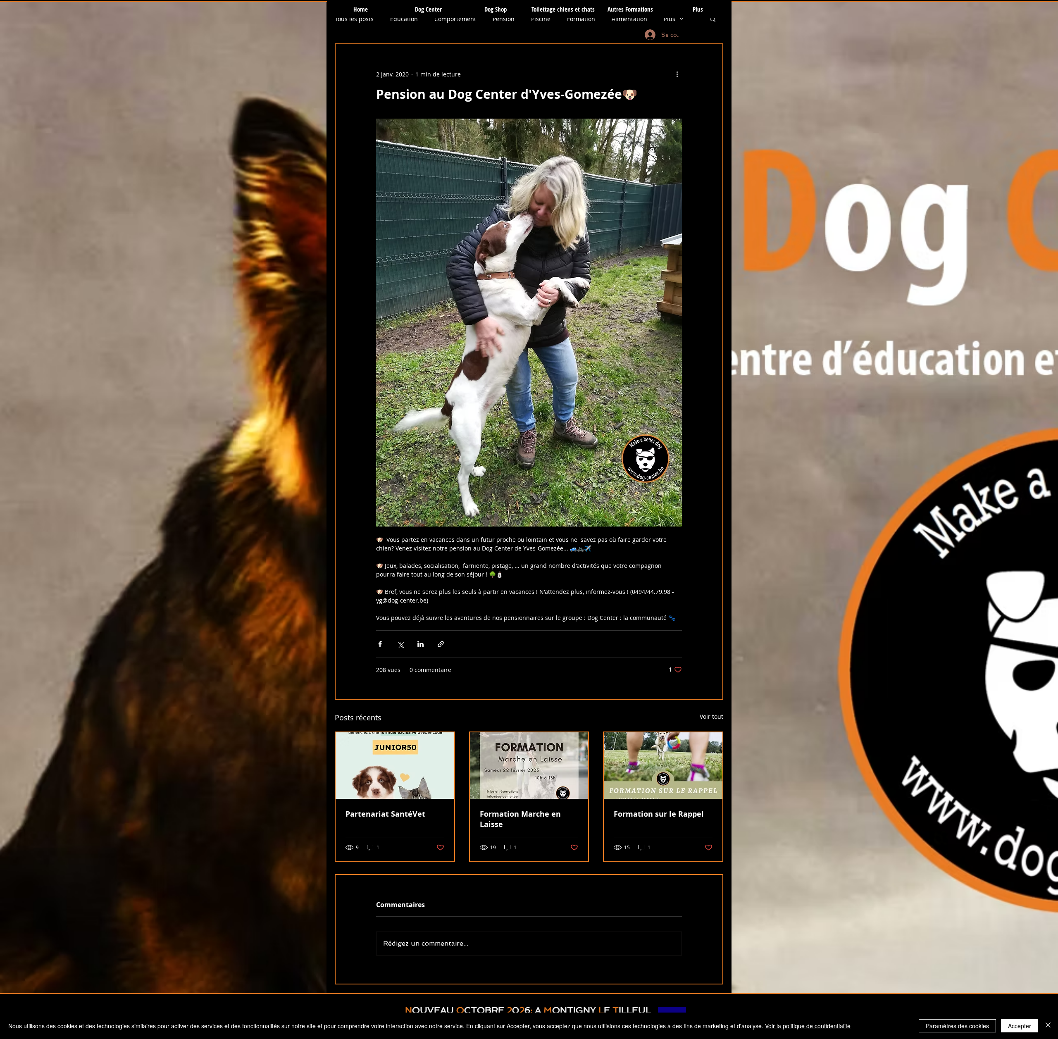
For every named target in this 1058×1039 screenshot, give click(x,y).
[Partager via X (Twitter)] (400, 644)
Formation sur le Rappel (659, 814)
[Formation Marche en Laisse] (529, 765)
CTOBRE (484, 1010)
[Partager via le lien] (441, 644)
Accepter (1019, 1026)
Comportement (455, 18)
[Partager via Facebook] (380, 644)
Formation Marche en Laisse (520, 819)
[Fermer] (1048, 1025)
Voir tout (711, 716)
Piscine (540, 18)
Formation (581, 18)
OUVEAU (433, 1010)
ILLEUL (635, 1010)
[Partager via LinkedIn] (420, 644)
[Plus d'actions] (677, 74)
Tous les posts (354, 18)
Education (404, 18)
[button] (713, 18)
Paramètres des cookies (957, 1026)
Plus (669, 18)
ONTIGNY (574, 1010)
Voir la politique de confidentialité (808, 1026)
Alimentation (629, 18)
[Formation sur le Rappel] (663, 765)
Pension (504, 18)
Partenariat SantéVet (385, 814)
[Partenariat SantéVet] (395, 765)
